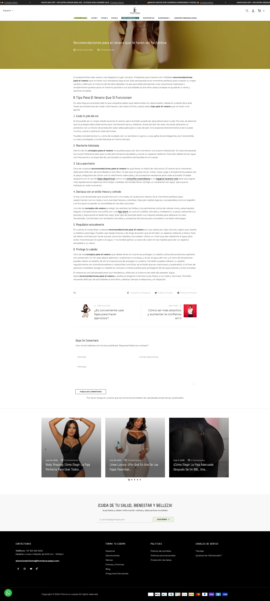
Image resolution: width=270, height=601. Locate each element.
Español (7, 10)
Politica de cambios (161, 551)
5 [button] (140, 479)
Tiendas (200, 551)
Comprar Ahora (108, 2)
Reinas (109, 560)
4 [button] (137, 479)
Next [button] (224, 449)
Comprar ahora (197, 2)
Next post (173, 306)
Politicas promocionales (163, 555)
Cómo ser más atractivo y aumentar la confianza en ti (164, 314)
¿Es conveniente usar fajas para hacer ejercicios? (109, 314)
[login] (253, 10)
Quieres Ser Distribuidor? (209, 555)
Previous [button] (45, 449)
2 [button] (131, 479)
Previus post (103, 306)
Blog (108, 569)
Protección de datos (161, 560)
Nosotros (110, 551)
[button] (247, 10)
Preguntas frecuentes (117, 573)
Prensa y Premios (115, 564)
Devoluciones (113, 555)
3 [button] (134, 479)
